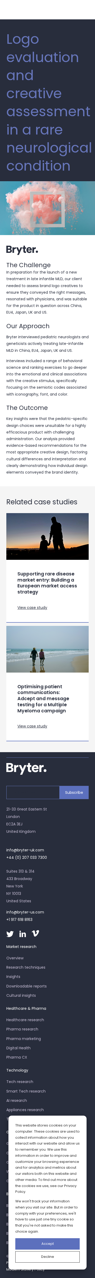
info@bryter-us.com (25, 912)
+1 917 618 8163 (19, 919)
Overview (14, 958)
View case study (32, 607)
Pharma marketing (23, 1038)
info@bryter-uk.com (25, 850)
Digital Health (18, 1048)
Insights (13, 976)
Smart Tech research (26, 1091)
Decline (47, 1256)
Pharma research (22, 1029)
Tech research (19, 1081)
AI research (16, 1100)
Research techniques (25, 967)
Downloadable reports (26, 986)
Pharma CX (16, 1057)
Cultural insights (21, 995)
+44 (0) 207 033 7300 (26, 857)
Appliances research (25, 1109)
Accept (47, 1243)
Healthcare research (25, 1020)
